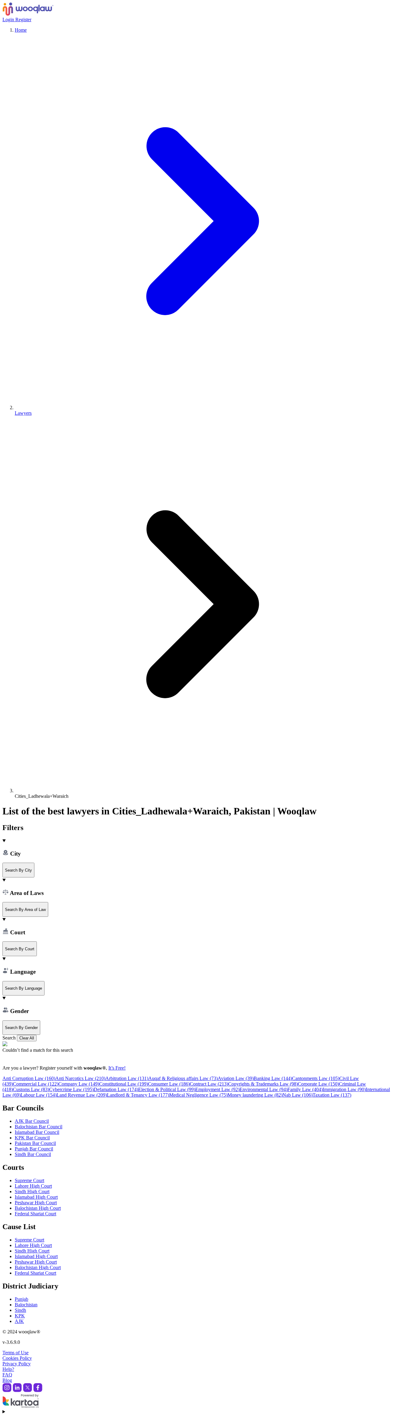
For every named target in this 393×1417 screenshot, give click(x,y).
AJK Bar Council (32, 1121)
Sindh (20, 1310)
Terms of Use (15, 1352)
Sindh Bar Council (33, 1154)
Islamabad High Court (36, 1197)
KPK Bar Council (32, 1137)
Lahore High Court (33, 1186)
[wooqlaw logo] (28, 14)
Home (21, 30)
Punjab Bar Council (34, 1148)
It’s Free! (117, 1068)
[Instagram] (6, 1390)
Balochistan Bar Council (38, 1126)
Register (23, 19)
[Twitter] (27, 1390)
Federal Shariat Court (35, 1213)
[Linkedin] (17, 1390)
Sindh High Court (32, 1191)
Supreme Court (29, 1180)
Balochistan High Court (38, 1208)
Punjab (21, 1299)
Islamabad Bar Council (37, 1132)
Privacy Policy (16, 1363)
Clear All (26, 1038)
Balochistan (26, 1304)
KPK (20, 1315)
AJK (19, 1321)
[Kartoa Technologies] (20, 1406)
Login (8, 19)
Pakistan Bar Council (35, 1143)
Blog (7, 1380)
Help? (8, 1369)
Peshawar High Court (36, 1202)
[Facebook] (37, 1390)
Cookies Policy (17, 1358)
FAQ (7, 1374)
